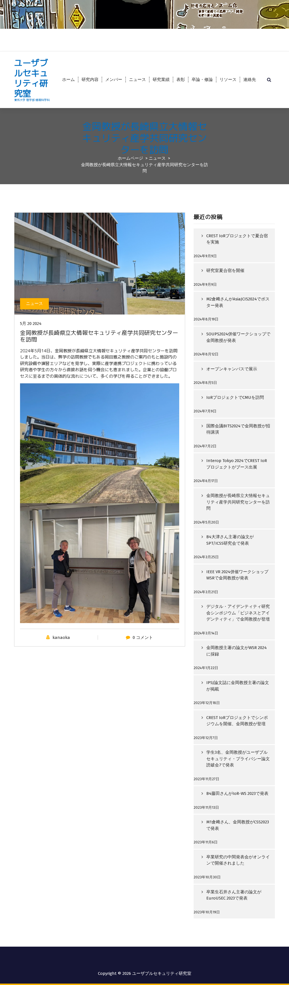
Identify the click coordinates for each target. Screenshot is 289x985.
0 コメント (143, 637)
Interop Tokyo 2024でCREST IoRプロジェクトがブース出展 (236, 464)
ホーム (68, 79)
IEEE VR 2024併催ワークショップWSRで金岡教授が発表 (237, 575)
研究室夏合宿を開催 (225, 270)
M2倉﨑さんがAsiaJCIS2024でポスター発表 (238, 302)
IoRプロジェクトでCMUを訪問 (235, 397)
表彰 (180, 79)
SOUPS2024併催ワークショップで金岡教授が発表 (238, 337)
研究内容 (90, 79)
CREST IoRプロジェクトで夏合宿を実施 (237, 239)
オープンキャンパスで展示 (231, 368)
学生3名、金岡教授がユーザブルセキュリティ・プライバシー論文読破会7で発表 (238, 759)
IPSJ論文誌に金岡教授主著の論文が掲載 (237, 686)
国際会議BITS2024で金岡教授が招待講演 (238, 429)
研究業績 (161, 79)
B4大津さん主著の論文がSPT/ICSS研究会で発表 (230, 540)
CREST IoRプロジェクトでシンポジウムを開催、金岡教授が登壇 (237, 721)
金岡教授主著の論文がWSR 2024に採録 (236, 651)
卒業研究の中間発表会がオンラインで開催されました (238, 860)
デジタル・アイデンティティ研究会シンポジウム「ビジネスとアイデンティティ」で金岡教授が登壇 (238, 613)
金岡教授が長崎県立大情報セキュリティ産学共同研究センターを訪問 (238, 502)
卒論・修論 (202, 79)
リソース (228, 79)
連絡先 (249, 79)
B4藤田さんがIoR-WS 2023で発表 (237, 793)
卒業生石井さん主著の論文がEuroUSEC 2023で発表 (233, 895)
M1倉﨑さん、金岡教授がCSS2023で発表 (237, 825)
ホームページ (130, 158)
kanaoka (61, 637)
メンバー (113, 79)
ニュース (137, 79)
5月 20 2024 (30, 323)
